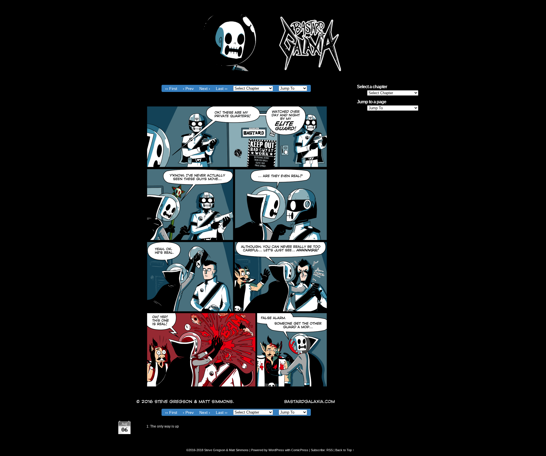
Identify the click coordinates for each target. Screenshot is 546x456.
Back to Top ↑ (344, 450)
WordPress (276, 450)
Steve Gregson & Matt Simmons (226, 450)
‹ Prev (188, 88)
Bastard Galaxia (273, 42)
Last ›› (222, 88)
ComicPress (299, 450)
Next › (204, 88)
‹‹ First (171, 88)
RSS (329, 450)
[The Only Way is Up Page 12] (236, 404)
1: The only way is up (162, 426)
